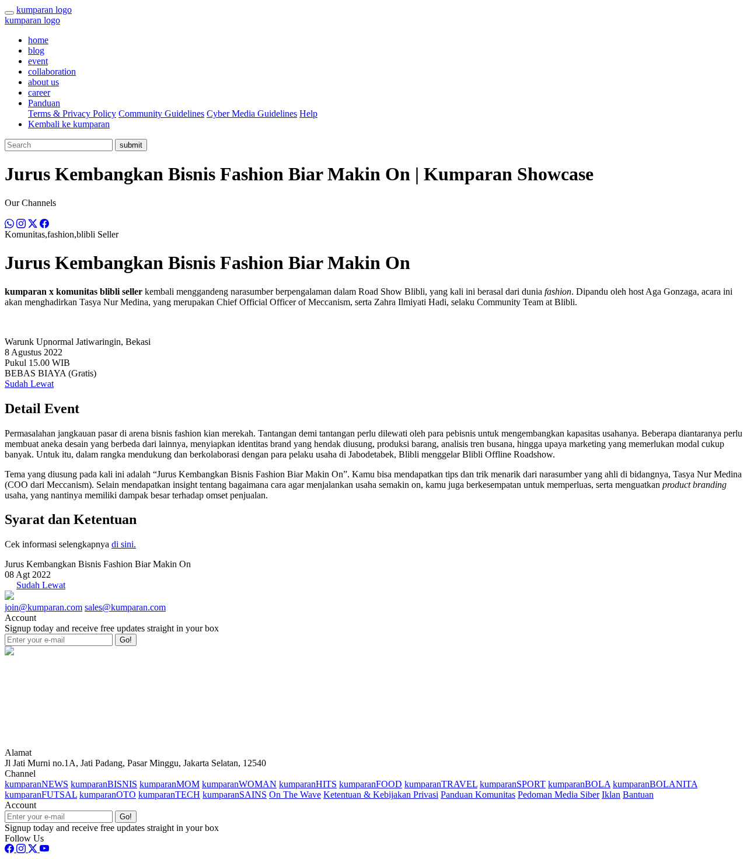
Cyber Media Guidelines (252, 113)
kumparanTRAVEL (440, 784)
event (38, 61)
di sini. (123, 544)
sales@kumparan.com (125, 607)
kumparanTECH (169, 794)
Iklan (611, 794)
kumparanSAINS (235, 794)
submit (131, 145)
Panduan (44, 103)
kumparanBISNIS (104, 784)
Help (308, 113)
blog (36, 50)
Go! (126, 639)
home (38, 40)
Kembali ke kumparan (69, 124)
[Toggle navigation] (9, 13)
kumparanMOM (169, 784)
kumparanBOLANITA (655, 784)
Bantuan (638, 794)
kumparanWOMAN (239, 784)
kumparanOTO (107, 794)
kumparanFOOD (370, 784)
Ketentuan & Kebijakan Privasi (380, 794)
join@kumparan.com (43, 607)
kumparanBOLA (579, 784)
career (39, 92)
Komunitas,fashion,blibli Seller (61, 234)
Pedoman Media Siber (558, 794)
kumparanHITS (308, 784)
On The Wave (295, 794)
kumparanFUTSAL (41, 794)
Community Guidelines (161, 113)
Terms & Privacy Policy (72, 113)
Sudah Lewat (29, 384)
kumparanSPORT (513, 784)
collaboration (52, 71)
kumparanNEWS (36, 784)
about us (43, 82)
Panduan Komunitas (478, 794)
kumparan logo (44, 10)
